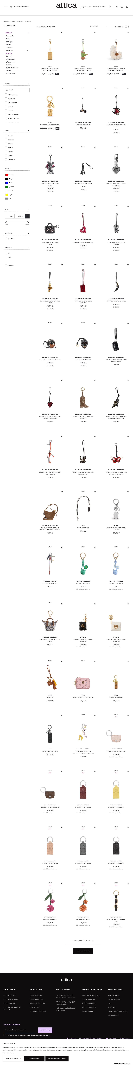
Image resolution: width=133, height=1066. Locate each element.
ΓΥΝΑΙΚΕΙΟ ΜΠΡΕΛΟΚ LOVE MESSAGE (83, 301)
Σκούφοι (8, 65)
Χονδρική (111, 1007)
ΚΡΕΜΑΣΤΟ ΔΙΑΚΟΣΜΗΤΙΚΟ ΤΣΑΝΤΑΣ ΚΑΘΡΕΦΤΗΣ (49, 69)
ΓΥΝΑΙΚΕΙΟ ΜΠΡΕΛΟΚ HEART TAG (83, 242)
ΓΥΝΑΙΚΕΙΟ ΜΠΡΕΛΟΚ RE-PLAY (116, 751)
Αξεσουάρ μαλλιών (12, 67)
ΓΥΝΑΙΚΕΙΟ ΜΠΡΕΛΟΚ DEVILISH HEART (116, 125)
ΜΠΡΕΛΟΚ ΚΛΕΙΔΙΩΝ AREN (50, 751)
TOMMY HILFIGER (83, 581)
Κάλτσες (8, 56)
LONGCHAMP (116, 749)
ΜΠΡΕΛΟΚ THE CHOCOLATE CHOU (50, 359)
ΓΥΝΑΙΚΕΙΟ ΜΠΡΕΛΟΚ (83, 583)
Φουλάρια (9, 41)
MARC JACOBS (83, 749)
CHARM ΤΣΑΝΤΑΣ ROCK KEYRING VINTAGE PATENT (116, 360)
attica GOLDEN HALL (11, 999)
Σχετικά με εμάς (114, 995)
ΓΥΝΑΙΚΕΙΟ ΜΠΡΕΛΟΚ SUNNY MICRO (50, 243)
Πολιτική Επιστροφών (37, 1003)
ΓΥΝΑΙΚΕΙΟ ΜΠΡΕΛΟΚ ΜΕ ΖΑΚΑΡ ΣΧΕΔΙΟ (50, 640)
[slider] (6, 222)
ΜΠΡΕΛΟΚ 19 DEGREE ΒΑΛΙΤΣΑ (50, 124)
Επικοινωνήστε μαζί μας (90, 995)
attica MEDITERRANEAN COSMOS (12, 1008)
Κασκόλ (8, 70)
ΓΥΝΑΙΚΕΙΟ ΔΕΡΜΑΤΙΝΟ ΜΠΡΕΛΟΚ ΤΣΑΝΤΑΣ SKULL (50, 473)
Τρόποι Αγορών (88, 1011)
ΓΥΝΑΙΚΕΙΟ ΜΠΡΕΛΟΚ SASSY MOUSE (50, 184)
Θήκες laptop (10, 59)
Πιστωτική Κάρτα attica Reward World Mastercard (65, 997)
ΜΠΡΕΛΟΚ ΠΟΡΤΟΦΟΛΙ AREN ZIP (83, 697)
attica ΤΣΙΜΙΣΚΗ (9, 1003)
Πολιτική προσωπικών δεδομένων (40, 1035)
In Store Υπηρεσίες (88, 1003)
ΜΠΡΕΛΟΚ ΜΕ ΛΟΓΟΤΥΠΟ (50, 583)
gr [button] (5, 6)
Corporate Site (113, 1015)
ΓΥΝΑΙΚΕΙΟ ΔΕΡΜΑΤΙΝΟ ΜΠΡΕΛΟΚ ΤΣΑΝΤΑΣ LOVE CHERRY (116, 473)
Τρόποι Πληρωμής (36, 995)
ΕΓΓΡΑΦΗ (44, 1030)
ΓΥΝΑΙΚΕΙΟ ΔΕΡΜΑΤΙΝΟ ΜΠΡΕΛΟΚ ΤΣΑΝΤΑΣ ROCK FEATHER (116, 417)
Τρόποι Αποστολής (37, 999)
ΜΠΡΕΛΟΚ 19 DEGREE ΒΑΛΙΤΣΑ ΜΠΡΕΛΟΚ (116, 528)
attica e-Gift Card (39, 1011)
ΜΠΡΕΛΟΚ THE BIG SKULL (83, 359)
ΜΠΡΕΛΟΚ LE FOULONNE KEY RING (116, 920)
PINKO (83, 637)
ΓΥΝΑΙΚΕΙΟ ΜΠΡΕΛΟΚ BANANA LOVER (50, 301)
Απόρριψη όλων (34, 1058)
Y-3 (83, 525)
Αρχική (6, 21)
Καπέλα (8, 44)
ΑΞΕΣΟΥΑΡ (20, 21)
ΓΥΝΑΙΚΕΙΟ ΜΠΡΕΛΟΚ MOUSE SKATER (116, 243)
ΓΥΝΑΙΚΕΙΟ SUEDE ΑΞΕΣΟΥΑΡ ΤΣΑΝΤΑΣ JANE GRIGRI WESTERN (50, 528)
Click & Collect (35, 1007)
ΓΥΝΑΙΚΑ (12, 21)
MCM (50, 695)
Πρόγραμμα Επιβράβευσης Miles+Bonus (65, 1009)
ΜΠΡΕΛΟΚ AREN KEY (116, 697)
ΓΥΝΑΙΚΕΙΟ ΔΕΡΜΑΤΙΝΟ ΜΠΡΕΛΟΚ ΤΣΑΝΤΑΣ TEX (83, 417)
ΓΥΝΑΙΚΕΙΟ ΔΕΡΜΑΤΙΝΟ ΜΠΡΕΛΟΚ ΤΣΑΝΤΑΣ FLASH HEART (50, 417)
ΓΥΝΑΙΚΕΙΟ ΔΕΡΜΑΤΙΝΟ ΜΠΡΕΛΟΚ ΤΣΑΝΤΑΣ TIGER (83, 473)
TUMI (50, 66)
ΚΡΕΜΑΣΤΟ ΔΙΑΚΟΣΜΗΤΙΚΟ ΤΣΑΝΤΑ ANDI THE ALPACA (116, 69)
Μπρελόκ (9, 53)
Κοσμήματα (9, 50)
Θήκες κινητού (10, 62)
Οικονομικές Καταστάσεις (117, 1011)
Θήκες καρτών (10, 73)
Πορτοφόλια (10, 36)
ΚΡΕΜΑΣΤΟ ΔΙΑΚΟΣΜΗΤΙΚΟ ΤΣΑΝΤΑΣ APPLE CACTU (83, 69)
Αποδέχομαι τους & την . (28, 1035)
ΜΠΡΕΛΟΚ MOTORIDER (83, 124)
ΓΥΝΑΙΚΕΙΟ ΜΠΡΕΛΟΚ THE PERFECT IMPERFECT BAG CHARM (83, 752)
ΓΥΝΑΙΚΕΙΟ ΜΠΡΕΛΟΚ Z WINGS (116, 301)
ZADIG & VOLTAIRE (83, 122)
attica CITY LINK (9, 995)
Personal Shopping (89, 1007)
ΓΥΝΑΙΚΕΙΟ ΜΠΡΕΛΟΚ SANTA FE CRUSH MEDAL (116, 184)
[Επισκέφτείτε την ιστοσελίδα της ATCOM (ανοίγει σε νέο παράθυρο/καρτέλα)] (122, 1064)
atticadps (72, 1038)
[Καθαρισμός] (106, 7)
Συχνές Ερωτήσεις (88, 999)
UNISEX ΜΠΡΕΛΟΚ (83, 528)
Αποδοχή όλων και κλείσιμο (57, 1058)
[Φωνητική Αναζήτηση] (110, 7)
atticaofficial (87, 1038)
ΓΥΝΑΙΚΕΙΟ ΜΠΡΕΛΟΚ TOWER (83, 183)
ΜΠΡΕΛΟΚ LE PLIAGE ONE (83, 807)
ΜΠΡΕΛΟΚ (50, 697)
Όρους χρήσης (22, 1035)
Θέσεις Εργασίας (114, 999)
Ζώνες (8, 39)
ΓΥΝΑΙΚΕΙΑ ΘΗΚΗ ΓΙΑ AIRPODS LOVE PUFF (83, 640)
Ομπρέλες (9, 47)
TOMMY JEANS (50, 581)
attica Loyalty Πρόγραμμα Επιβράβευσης (65, 1003)
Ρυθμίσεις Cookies (12, 1058)
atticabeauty (97, 1038)
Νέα (109, 1003)
